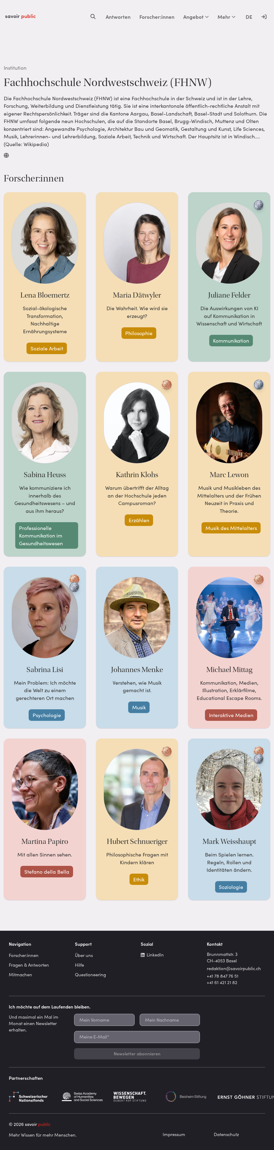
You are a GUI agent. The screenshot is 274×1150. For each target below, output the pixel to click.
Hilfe (79, 965)
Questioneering (90, 974)
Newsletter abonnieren (137, 1053)
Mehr (224, 16)
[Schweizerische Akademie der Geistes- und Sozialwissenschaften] (84, 1097)
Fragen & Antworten (29, 965)
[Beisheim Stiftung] (189, 1097)
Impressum (174, 1134)
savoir (20, 15)
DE (249, 16)
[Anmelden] (264, 16)
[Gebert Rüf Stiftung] (137, 1097)
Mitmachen (20, 974)
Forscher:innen (156, 16)
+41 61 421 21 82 (222, 982)
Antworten (118, 16)
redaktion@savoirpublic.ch (234, 968)
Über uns (84, 955)
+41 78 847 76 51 (222, 976)
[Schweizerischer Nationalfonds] (32, 1097)
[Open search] (93, 17)
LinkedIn (155, 955)
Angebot (193, 16)
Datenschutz (226, 1134)
